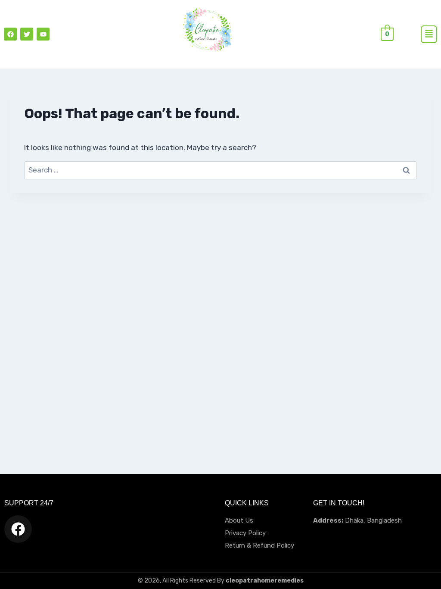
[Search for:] (220, 170)
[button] (429, 34)
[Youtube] (43, 34)
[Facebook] (10, 34)
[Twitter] (26, 34)
